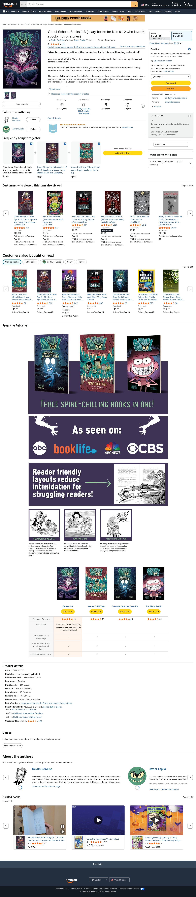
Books (130, 11)
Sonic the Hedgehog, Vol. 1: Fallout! (103, 839)
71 (25, 303)
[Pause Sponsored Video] (62, 826)
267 (76, 303)
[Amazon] (10, 4)
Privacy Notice (76, 889)
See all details (54, 118)
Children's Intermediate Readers (28, 713)
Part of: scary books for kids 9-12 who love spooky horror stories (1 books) (82, 47)
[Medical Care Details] (35, 11)
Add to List (160, 144)
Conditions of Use (62, 889)
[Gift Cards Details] (145, 11)
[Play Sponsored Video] (98, 820)
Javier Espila (79, 40)
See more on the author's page (46, 786)
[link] (52, 153)
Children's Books (16, 24)
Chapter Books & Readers (51, 24)
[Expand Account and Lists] (168, 5)
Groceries (89, 11)
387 (101, 303)
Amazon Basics (45, 11)
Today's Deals (117, 11)
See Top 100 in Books (52, 707)
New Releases (75, 11)
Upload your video (12, 745)
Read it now (127, 127)
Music (178, 11)
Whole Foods (103, 11)
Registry (168, 11)
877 (151, 303)
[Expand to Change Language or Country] (148, 5)
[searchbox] (79, 4)
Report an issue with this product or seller (70, 94)
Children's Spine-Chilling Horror (27, 717)
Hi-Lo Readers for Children (24, 710)
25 (126, 303)
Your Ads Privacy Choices (129, 889)
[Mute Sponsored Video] (62, 832)
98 (176, 303)
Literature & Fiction (32, 24)
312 (50, 303)
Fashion (158, 11)
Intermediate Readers (72, 24)
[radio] (160, 35)
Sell (150, 11)
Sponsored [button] (6, 801)
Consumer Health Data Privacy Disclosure (100, 889)
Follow (33, 119)
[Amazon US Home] (71, 881)
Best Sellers (60, 11)
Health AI (15, 11)
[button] (6, 11)
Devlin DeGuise (58, 40)
